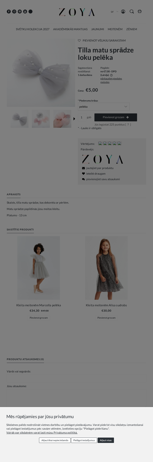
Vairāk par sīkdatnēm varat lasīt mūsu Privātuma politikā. (41, 432)
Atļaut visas (106, 440)
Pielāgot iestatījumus (84, 440)
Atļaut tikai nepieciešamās (54, 440)
